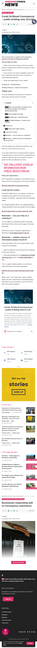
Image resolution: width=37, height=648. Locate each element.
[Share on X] (8, 24)
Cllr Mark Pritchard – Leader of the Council (17, 121)
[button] (30, 643)
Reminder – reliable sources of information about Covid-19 (17, 139)
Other (12, 421)
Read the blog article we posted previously (15, 185)
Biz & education (6, 412)
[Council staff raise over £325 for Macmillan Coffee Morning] (30, 486)
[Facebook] (10, 352)
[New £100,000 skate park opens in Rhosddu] (30, 441)
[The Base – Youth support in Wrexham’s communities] (30, 457)
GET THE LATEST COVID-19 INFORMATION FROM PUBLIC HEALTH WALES (18, 167)
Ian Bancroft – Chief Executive (18, 117)
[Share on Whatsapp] (11, 24)
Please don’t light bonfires (16, 129)
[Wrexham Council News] (15, 3)
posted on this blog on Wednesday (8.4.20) (15, 59)
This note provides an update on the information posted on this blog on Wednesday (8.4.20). (18, 108)
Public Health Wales (25, 257)
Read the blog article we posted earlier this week (17, 211)
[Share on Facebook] (5, 24)
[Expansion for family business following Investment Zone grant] (30, 410)
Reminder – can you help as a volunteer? (17, 135)
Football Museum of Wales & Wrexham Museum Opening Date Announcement (12, 466)
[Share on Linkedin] (14, 24)
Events (29, 466)
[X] (27, 352)
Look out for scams (11, 132)
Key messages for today (15, 114)
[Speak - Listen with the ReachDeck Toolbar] (34, 21)
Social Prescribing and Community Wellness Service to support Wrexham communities (12, 428)
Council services (8, 12)
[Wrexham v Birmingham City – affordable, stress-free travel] (30, 419)
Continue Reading (18, 562)
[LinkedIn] (27, 360)
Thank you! (8, 125)
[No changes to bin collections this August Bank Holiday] (30, 477)
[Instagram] (10, 360)
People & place (6, 421)
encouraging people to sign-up (19, 233)
